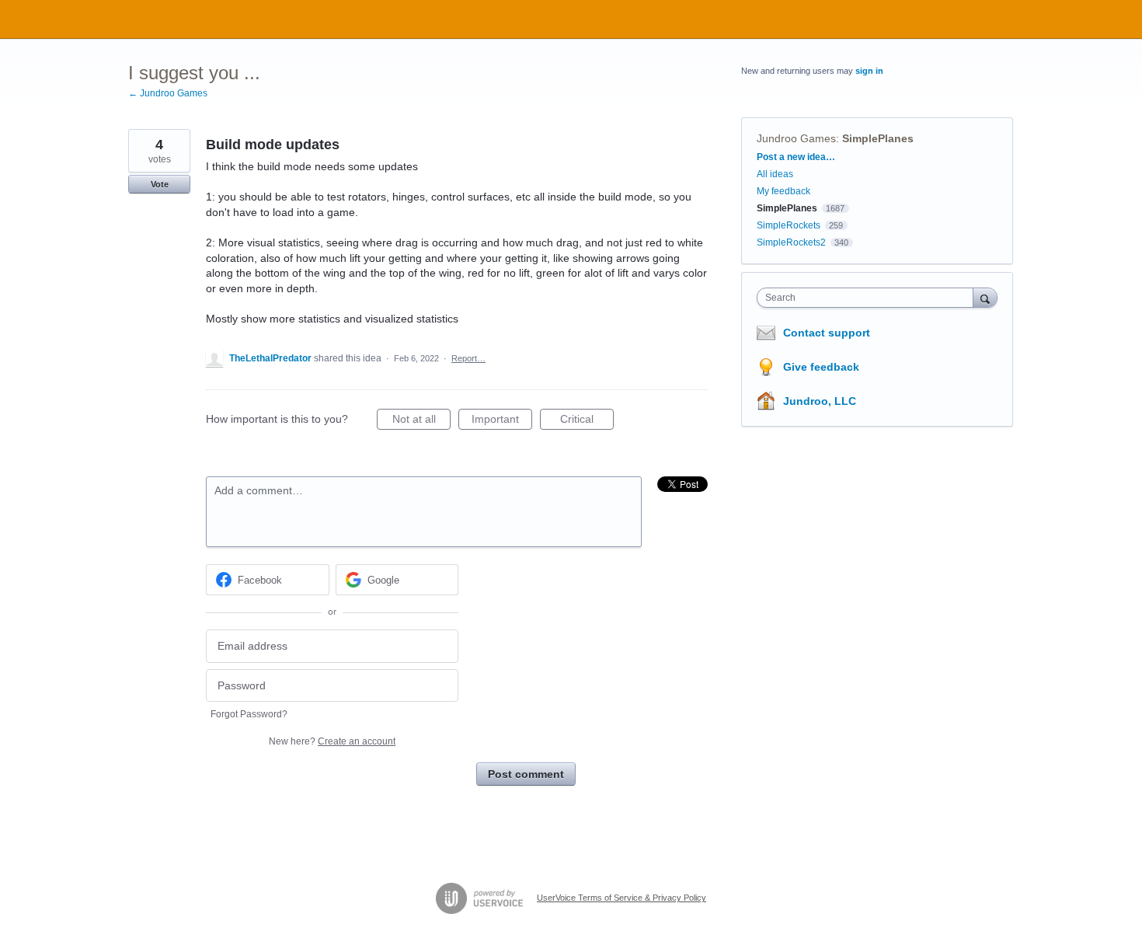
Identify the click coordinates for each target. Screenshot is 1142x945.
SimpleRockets (788, 225)
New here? (332, 741)
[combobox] (868, 297)
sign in (869, 70)
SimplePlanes (878, 138)
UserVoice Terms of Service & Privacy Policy (621, 897)
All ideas (775, 174)
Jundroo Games (796, 138)
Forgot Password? (249, 714)
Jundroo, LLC (819, 401)
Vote (160, 184)
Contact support (826, 332)
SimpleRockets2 (791, 242)
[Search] (985, 297)
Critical (587, 421)
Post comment (526, 774)
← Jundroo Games (167, 93)
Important (502, 421)
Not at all (421, 421)
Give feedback (821, 367)
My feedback (783, 191)
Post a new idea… (796, 157)
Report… (468, 358)
